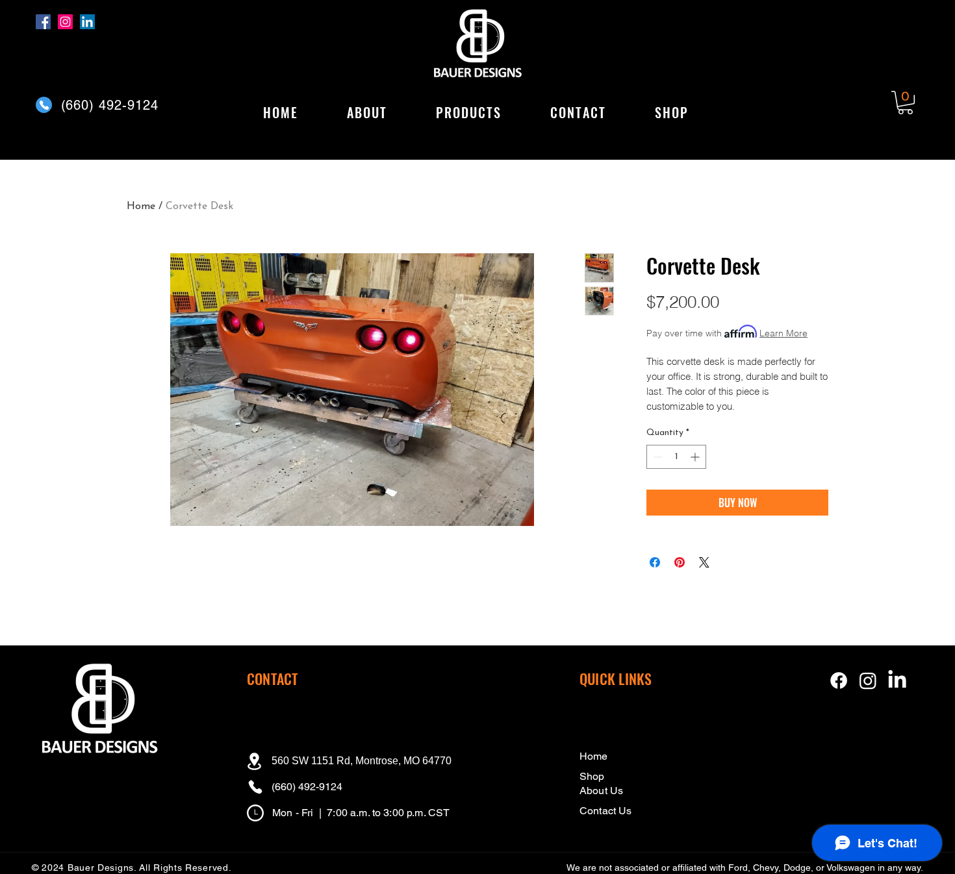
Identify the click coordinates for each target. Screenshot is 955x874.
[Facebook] (43, 21)
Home (141, 206)
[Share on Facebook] (655, 562)
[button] (468, 113)
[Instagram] (65, 21)
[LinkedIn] (87, 21)
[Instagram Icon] (868, 680)
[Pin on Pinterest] (679, 562)
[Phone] (44, 105)
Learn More (783, 333)
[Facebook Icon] (839, 680)
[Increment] (696, 456)
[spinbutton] (676, 456)
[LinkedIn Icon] (897, 680)
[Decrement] (656, 456)
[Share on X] (704, 562)
